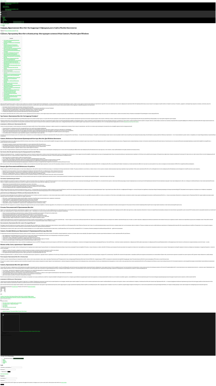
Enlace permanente (31, 286)
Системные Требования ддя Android (11, 52)
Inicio (4, 18)
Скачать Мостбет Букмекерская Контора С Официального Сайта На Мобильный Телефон (12, 75)
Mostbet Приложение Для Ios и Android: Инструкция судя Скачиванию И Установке (12, 78)
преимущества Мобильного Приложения (12, 69)
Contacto (5, 20)
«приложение (6, 94)
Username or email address (5, 367)
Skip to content (3, 1)
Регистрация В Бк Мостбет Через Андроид (12, 95)
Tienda (4, 19)
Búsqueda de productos (8, 21)
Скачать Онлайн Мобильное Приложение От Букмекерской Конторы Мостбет (12, 61)
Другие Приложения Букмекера (10, 93)
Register (2, 384)
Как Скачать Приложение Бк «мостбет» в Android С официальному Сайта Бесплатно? (18, 297)
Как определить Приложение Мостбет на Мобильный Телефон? (12, 86)
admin (4, 311)
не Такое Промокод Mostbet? (10, 92)
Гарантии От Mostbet (8, 84)
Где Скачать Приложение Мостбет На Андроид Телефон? (11, 41)
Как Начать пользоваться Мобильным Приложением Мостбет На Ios (11, 90)
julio (17, 30)
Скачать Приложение (8, 70)
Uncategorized (15, 286)
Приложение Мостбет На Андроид (11, 83)
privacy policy (63, 382)
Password (2, 369)
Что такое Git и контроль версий (9, 307)
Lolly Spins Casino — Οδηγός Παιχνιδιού (10, 303)
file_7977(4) (5, 306)
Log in (9, 371)
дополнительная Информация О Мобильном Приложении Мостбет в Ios (12, 54)
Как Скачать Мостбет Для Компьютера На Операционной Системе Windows (12, 49)
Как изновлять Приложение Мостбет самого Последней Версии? (11, 59)
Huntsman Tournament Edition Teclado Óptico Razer (16, 311)
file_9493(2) (5, 305)
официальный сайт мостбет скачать (131, 121)
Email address (3, 378)
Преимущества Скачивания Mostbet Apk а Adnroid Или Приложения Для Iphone (12, 99)
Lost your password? (4, 373)
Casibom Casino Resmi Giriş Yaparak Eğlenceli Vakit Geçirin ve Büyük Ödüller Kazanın (17, 296)
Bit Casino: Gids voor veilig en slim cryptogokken (12, 302)
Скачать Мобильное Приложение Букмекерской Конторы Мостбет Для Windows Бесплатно (11, 46)
